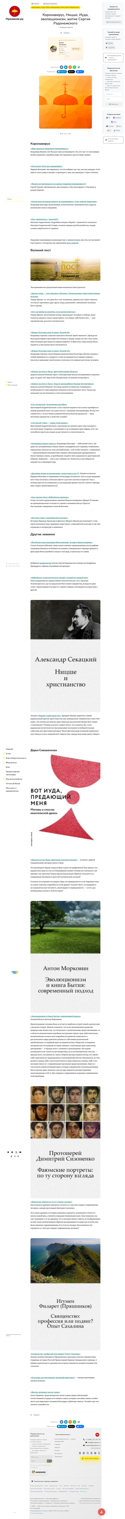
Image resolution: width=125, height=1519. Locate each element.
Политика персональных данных (64, 1503)
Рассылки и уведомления (12, 789)
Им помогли (58, 1453)
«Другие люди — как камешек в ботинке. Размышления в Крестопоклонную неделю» (65, 295)
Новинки (66, 33)
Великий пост (54, 1486)
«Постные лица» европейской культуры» (49, 518)
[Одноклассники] (18, 1156)
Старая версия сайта (13, 563)
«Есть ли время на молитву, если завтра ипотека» (53, 312)
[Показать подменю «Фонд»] (4, 758)
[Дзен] (15, 1156)
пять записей (72, 243)
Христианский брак (36, 1489)
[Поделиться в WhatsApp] (74, 67)
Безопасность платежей (59, 1501)
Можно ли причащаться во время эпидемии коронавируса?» (59, 184)
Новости (57, 1447)
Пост (60, 1486)
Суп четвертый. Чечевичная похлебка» (49, 404)
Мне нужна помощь (91, 1458)
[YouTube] (20, 1152)
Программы (58, 1456)
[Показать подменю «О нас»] (4, 753)
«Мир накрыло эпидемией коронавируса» (49, 149)
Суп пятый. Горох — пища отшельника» (50, 423)
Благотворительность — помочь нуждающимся (65, 1440)
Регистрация (12, 385)
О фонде (57, 1444)
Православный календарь (13, 773)
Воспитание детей (49, 1489)
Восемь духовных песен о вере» (46, 1392)
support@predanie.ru (92, 1446)
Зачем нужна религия (82, 1489)
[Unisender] (38, 1472)
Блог (8, 767)
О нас (8, 753)
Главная (9, 749)
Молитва (66, 1486)
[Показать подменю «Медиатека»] (4, 762)
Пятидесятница (74, 1491)
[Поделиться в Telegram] (66, 67)
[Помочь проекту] (101, 1511)
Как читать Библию (68, 1489)
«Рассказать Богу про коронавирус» (46, 166)
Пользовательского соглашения (89, 1503)
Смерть (58, 1489)
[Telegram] (12, 1152)
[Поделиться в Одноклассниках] (70, 67)
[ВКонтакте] (8, 1152)
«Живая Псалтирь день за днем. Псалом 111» (50, 351)
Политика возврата (36, 1503)
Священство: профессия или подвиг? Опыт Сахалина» (56, 1354)
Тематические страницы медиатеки (46, 1481)
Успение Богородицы (50, 1491)
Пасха (46, 1486)
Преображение (63, 1491)
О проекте (48, 1503)
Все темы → (84, 1491)
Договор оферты (51, 1499)
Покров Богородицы (36, 1491)
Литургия (73, 1486)
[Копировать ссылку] (78, 67)
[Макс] (16, 1152)
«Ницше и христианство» (49, 716)
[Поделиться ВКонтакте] (61, 67)
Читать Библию (13, 783)
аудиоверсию (45, 563)
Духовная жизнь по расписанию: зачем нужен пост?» (55, 473)
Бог (79, 1486)
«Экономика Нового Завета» (43, 444)
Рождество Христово (36, 1486)
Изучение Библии (14, 779)
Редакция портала (66, 27)
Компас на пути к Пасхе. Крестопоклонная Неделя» (55, 372)
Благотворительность (16, 758)
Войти (10, 382)
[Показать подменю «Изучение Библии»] (4, 779)
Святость (84, 1486)
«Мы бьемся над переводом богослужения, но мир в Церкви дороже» (61, 542)
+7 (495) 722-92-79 (93, 1439)
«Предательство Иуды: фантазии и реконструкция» (53, 860)
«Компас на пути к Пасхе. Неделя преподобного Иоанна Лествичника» (62, 384)
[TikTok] (11, 1156)
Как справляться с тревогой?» (45, 219)
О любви (91, 1486)
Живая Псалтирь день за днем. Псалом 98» (51, 332)
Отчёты (57, 1450)
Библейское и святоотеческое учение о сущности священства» (60, 578)
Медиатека (11, 762)
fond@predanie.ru (94, 1442)
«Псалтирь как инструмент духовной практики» (52, 1378)
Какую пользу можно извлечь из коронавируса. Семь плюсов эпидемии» (64, 202)
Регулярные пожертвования (39, 1501)
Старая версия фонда (14, 566)
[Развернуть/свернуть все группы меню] (7, 746)
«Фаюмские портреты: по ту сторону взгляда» (51, 1202)
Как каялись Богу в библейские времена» (50, 497)
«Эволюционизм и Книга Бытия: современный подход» (55, 1016)
